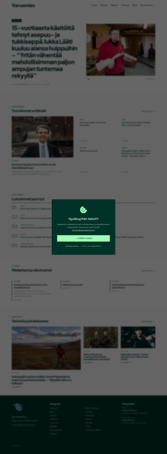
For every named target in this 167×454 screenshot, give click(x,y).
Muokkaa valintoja (72, 246)
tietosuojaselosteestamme (83, 230)
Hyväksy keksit (84, 238)
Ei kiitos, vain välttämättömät (91, 246)
